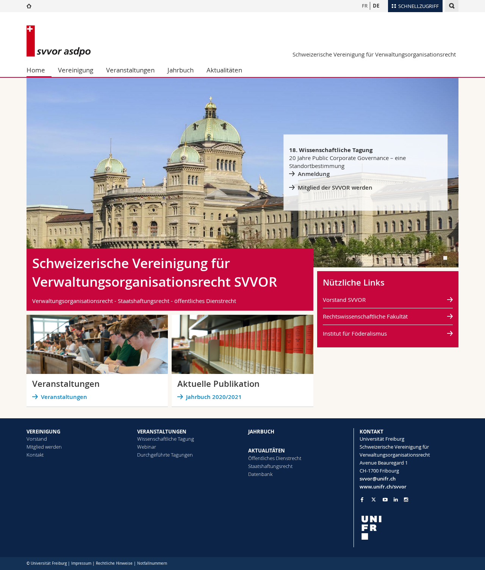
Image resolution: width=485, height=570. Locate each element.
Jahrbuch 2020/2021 (214, 397)
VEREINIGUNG (43, 431)
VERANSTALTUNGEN (161, 431)
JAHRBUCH (261, 431)
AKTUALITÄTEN (266, 450)
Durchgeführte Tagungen (165, 454)
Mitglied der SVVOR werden (335, 188)
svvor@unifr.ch (378, 478)
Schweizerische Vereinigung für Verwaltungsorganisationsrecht (374, 54)
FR (365, 5)
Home (36, 70)
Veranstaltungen (130, 70)
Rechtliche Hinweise (114, 563)
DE (376, 5)
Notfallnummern (152, 563)
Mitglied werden (44, 446)
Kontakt (35, 454)
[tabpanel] (242, 172)
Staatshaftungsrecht (270, 466)
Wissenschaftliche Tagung (165, 438)
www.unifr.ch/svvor (383, 486)
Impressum (81, 563)
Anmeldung (314, 174)
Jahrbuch (180, 70)
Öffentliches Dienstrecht (274, 458)
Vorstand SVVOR (344, 299)
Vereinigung (75, 70)
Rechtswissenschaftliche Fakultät (365, 316)
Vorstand (37, 438)
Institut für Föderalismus (355, 333)
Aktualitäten (224, 70)
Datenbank (260, 474)
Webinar (146, 446)
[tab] (445, 258)
